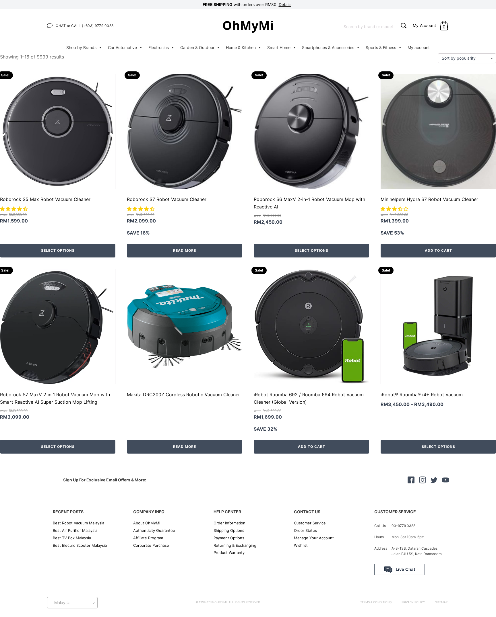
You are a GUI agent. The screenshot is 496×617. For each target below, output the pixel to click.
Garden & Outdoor (197, 47)
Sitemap (441, 602)
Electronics (158, 47)
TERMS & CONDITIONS (376, 602)
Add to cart (438, 250)
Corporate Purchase (151, 545)
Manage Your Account (314, 538)
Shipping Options (229, 530)
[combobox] (369, 26)
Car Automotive (122, 47)
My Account (424, 25)
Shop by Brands (81, 47)
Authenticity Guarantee (154, 530)
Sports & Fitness (381, 47)
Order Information (229, 523)
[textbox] (72, 603)
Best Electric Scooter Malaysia (80, 545)
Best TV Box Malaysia (72, 538)
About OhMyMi (146, 523)
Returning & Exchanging (235, 545)
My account (419, 47)
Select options (58, 250)
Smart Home (278, 47)
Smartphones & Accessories (328, 47)
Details (285, 4)
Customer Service (310, 523)
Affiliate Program (148, 538)
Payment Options (229, 538)
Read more (184, 250)
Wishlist (301, 545)
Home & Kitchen (241, 47)
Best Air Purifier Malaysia (75, 530)
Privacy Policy (413, 602)
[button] (14, 209)
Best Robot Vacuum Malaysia (78, 523)
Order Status (305, 530)
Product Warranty (229, 552)
